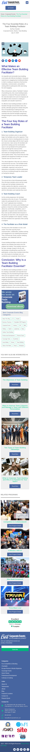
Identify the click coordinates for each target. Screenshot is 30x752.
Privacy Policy (25, 743)
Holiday (4, 328)
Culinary (15, 325)
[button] (27, 2)
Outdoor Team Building (7, 332)
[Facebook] (18, 749)
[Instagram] (28, 749)
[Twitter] (21, 749)
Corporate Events (10, 14)
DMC (25, 325)
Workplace (21, 345)
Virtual (15, 345)
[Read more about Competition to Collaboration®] (15, 514)
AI (13, 318)
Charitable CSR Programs (20, 322)
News (23, 328)
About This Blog (6, 318)
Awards (18, 318)
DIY (20, 325)
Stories (16, 31)
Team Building (22, 31)
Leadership (16, 328)
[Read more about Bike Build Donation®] (15, 571)
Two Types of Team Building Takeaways (15, 448)
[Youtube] (14, 749)
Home (2, 14)
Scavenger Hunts (6, 339)
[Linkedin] (24, 749)
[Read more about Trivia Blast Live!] (15, 600)
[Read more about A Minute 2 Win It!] (15, 543)
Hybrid (9, 328)
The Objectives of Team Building (15, 380)
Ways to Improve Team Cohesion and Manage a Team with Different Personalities (15, 407)
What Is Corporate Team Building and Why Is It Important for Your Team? (15, 479)
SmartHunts (16, 339)
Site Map (3, 745)
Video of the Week (6, 345)
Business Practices (7, 322)
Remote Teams (20, 335)
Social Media (5, 342)
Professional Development (8, 335)
